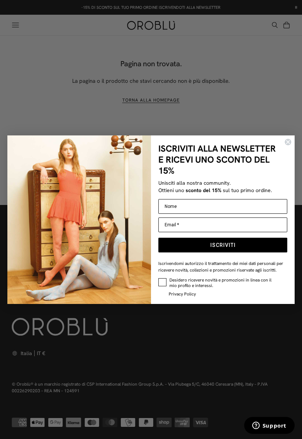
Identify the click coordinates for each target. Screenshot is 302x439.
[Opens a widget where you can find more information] (269, 426)
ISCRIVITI (223, 245)
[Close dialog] (288, 142)
